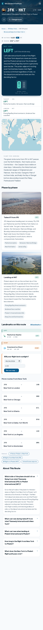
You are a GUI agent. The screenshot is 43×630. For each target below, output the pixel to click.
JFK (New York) (12, 29)
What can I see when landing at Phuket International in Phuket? (17, 532)
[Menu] (40, 3)
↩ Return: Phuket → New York (19, 453)
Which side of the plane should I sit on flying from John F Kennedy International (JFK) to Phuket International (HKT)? (20, 480)
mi (17, 37)
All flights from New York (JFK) (12, 457)
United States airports (30, 461)
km (21, 37)
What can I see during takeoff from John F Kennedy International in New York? (19, 521)
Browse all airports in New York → (14, 32)
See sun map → (11, 370)
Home (4, 29)
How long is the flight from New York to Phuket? (19, 542)
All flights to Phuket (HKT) (11, 461)
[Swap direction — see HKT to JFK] (4, 19)
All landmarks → (35, 325)
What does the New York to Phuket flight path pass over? (19, 552)
